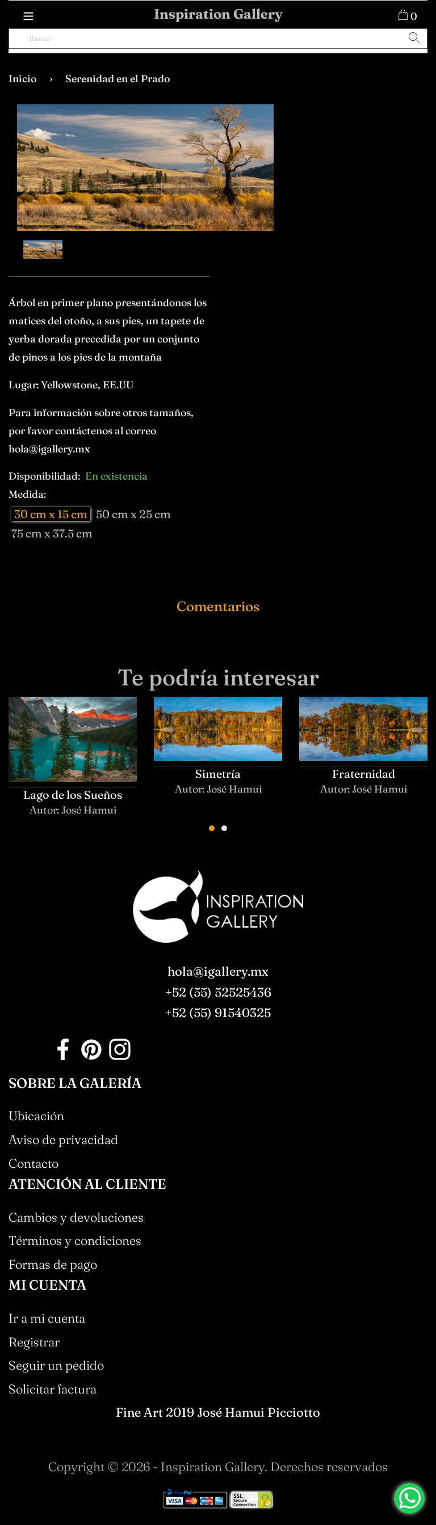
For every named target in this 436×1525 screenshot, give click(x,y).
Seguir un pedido (56, 1365)
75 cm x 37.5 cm (52, 533)
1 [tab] (212, 828)
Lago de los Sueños (72, 794)
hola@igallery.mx (218, 971)
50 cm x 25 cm (133, 514)
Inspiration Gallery (218, 14)
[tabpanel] (72, 766)
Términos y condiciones (75, 1240)
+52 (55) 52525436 (218, 992)
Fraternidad (363, 773)
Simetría (218, 773)
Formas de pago (53, 1264)
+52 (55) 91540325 (218, 1012)
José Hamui (88, 809)
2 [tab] (224, 828)
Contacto (33, 1163)
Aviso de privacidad (63, 1139)
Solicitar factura (53, 1389)
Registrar (34, 1342)
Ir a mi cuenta (47, 1318)
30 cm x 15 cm (50, 514)
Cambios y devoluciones (76, 1217)
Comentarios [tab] (218, 606)
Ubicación (36, 1116)
